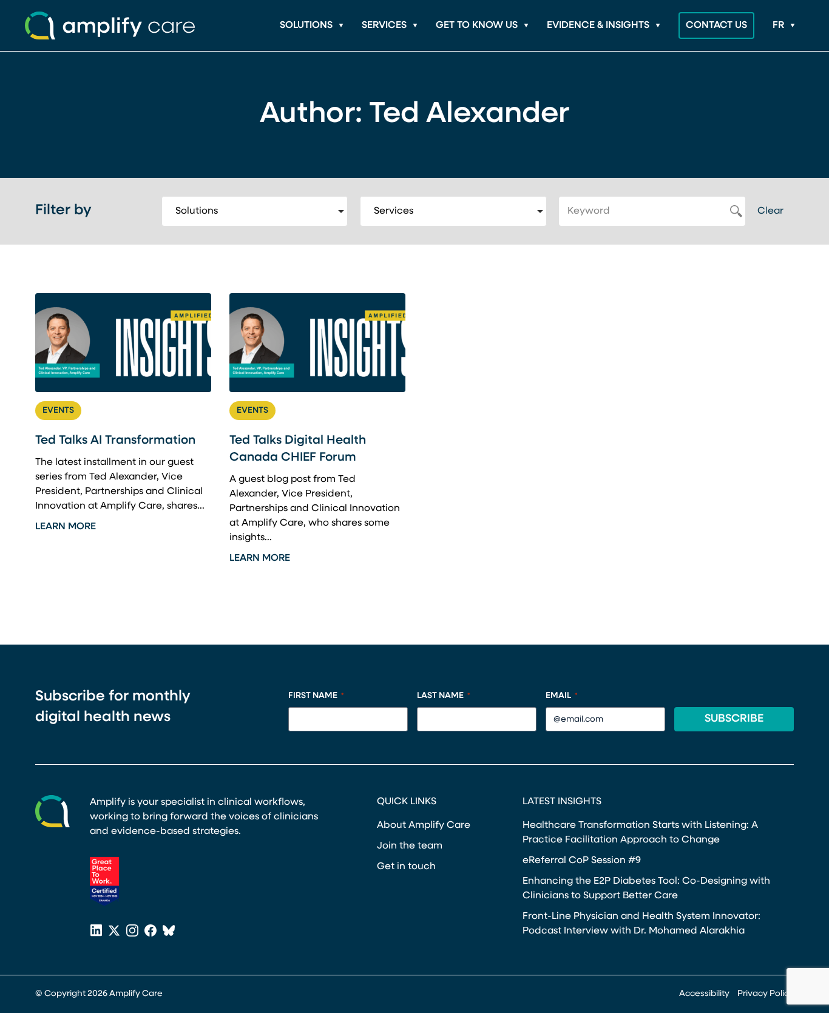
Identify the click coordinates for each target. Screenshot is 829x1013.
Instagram (132, 932)
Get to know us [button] (477, 25)
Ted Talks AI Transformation (115, 441)
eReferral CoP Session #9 (582, 861)
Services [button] (384, 25)
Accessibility (704, 993)
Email (562, 695)
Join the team (409, 846)
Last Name (443, 695)
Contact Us (716, 25)
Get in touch (406, 867)
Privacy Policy (765, 993)
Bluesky (169, 932)
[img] (123, 342)
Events (58, 410)
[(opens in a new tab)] (104, 881)
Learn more (65, 527)
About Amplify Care (423, 825)
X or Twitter (114, 932)
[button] (784, 25)
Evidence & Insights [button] (598, 25)
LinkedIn (96, 932)
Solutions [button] (306, 25)
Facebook (150, 932)
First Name (316, 695)
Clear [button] (770, 211)
